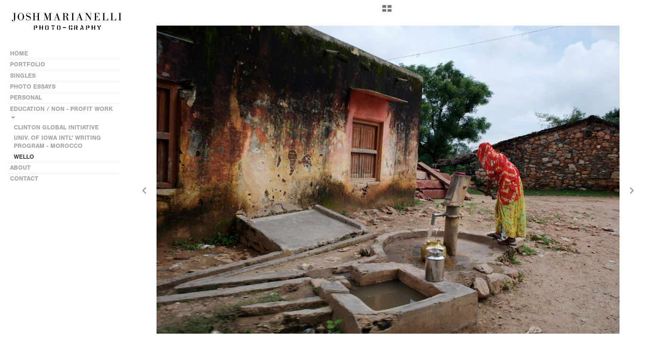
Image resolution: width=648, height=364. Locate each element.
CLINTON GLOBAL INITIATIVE (56, 127)
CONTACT (24, 178)
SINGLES (23, 75)
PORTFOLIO (27, 64)
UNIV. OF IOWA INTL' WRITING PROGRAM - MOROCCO (57, 141)
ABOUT (20, 167)
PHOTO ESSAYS (33, 86)
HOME (19, 53)
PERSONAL (27, 97)
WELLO (24, 156)
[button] (387, 11)
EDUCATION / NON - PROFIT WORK (61, 108)
